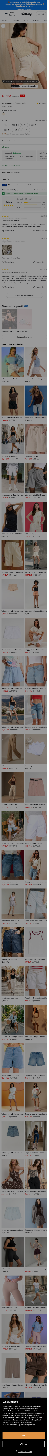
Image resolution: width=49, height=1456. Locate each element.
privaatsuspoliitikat (27, 1424)
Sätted (23, 1444)
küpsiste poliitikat (10, 1424)
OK (23, 1435)
